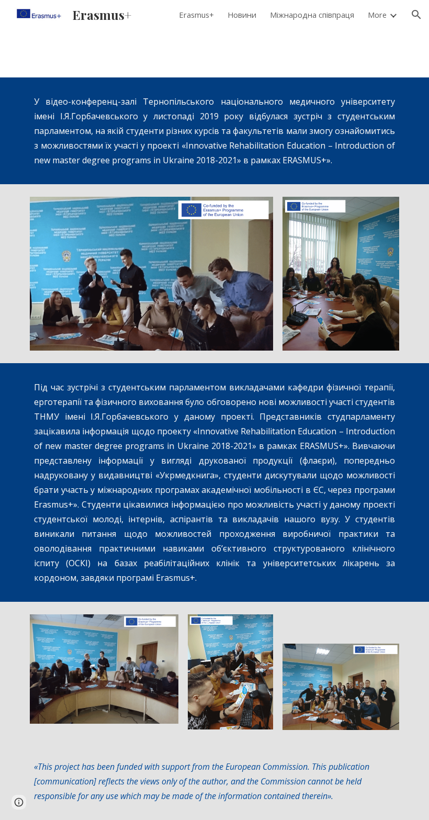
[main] (214, 131)
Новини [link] (242, 14)
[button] (416, 14)
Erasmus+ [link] (196, 14)
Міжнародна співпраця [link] (312, 14)
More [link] (377, 14)
